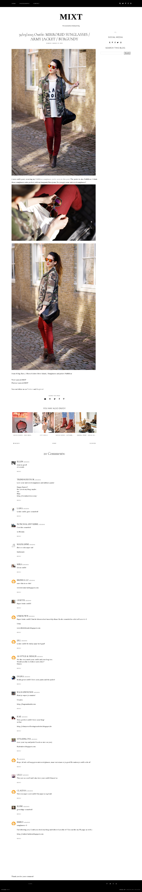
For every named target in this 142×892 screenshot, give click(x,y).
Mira (19, 564)
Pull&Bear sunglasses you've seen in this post (53, 179)
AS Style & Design (26, 656)
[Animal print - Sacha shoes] (86, 422)
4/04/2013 (27, 822)
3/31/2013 (26, 462)
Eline (20, 806)
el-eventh (20, 467)
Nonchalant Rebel (28, 524)
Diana (20, 676)
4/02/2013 (26, 806)
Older (92, 443)
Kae (19, 716)
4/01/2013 (37, 692)
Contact (36, 3)
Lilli (19, 774)
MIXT (71, 16)
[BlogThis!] (50, 398)
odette (21, 600)
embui (20, 822)
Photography (25, 3)
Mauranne (23, 544)
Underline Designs (133, 889)
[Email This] (45, 398)
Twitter (30, 389)
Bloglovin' (40, 389)
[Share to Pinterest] (64, 398)
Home (14, 3)
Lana (20, 508)
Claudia (21, 790)
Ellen (20, 461)
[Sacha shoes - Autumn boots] (65, 422)
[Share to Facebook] (59, 398)
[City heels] (44, 422)
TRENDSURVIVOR (26, 479)
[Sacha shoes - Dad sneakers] (22, 422)
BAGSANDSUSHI (25, 692)
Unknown (22, 616)
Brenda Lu (23, 580)
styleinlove (24, 739)
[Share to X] (54, 398)
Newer (17, 443)
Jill (19, 640)
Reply (19, 471)
